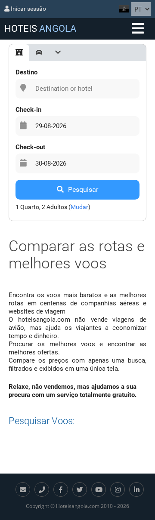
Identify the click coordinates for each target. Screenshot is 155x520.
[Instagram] (117, 489)
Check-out (30, 147)
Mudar (79, 206)
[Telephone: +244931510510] (41, 489)
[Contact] (23, 489)
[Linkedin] (136, 489)
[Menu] (138, 29)
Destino (26, 72)
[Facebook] (60, 489)
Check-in (28, 110)
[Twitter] (79, 489)
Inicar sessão (27, 8)
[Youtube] (98, 489)
